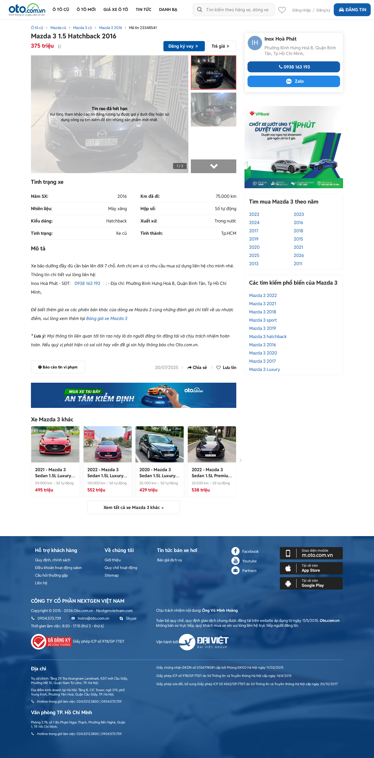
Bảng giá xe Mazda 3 (106, 318)
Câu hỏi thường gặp (51, 575)
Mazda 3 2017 (262, 361)
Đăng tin (356, 10)
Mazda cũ (58, 27)
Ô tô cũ (37, 27)
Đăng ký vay (181, 46)
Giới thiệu (113, 559)
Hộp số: (148, 208)
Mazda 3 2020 (263, 353)
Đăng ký (323, 10)
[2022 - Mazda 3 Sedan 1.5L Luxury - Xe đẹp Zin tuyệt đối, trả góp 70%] (108, 444)
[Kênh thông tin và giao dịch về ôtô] (27, 8)
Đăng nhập (301, 10)
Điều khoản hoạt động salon (58, 567)
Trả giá (218, 46)
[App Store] (311, 567)
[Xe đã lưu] (282, 11)
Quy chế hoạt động (121, 567)
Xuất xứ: (148, 221)
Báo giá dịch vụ (169, 559)
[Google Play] (311, 582)
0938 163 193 (87, 283)
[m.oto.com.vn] (311, 552)
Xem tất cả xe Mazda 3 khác (131, 507)
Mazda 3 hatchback (268, 336)
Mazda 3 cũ (82, 27)
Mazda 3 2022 (263, 295)
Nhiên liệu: (41, 208)
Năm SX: (39, 196)
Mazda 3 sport (263, 320)
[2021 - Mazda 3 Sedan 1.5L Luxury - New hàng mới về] (55, 444)
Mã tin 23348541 (143, 27)
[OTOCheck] (133, 395)
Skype (131, 618)
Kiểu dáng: (42, 221)
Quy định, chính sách (52, 559)
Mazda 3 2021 (262, 304)
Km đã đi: (150, 196)
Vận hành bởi (167, 641)
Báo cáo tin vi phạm (60, 367)
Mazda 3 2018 (262, 312)
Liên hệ (41, 582)
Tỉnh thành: (151, 233)
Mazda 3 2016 (110, 27)
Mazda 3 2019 (262, 328)
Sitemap (112, 575)
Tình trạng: (42, 233)
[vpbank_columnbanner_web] (293, 146)
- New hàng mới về (54, 476)
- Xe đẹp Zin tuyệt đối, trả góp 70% (106, 479)
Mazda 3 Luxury (264, 369)
